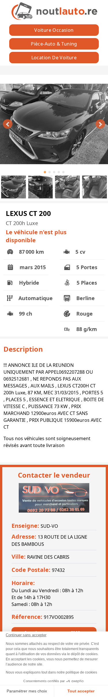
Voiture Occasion (53, 30)
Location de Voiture (54, 57)
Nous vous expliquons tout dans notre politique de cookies (51, 672)
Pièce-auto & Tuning (54, 44)
